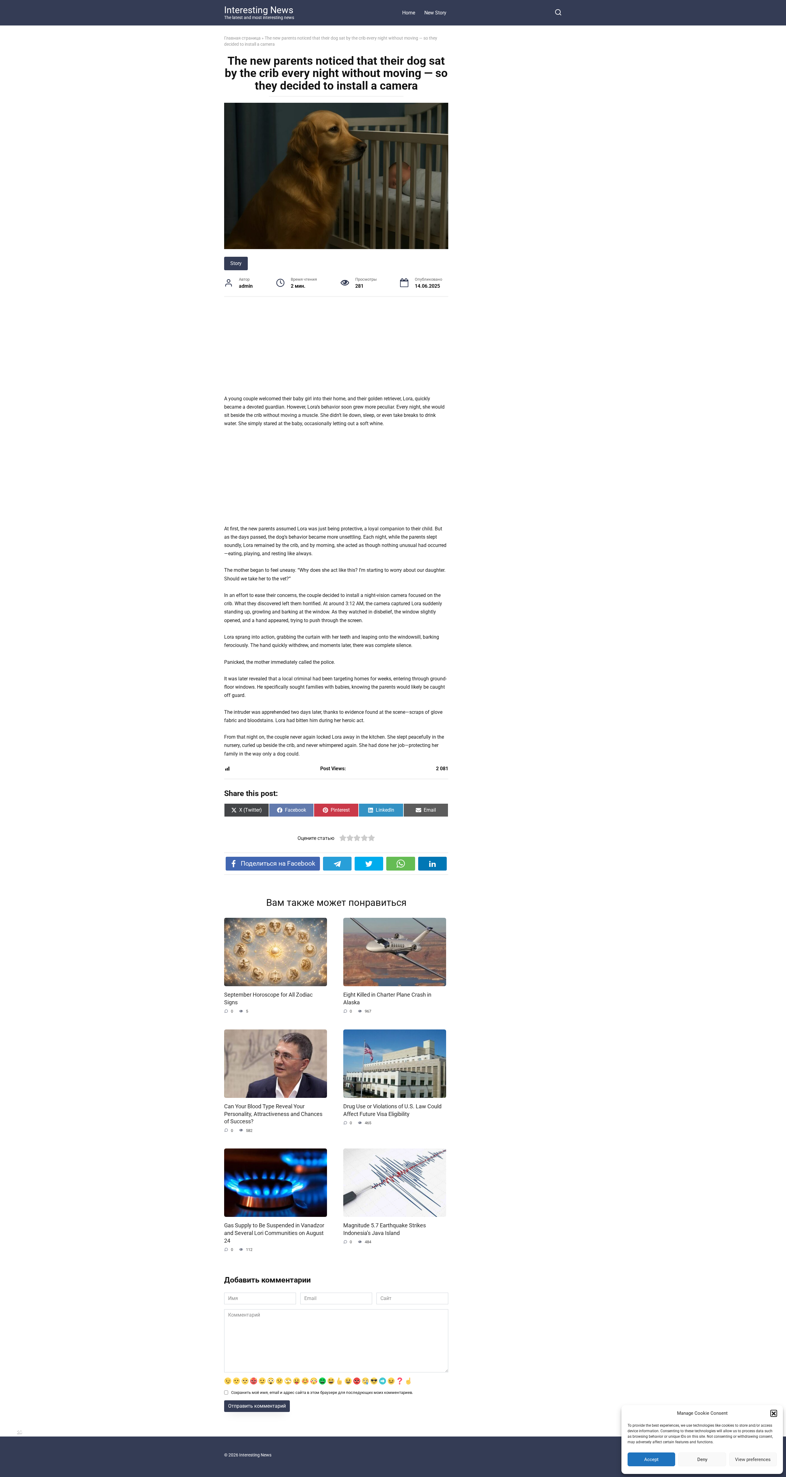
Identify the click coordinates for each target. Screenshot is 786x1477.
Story (236, 263)
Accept (651, 1459)
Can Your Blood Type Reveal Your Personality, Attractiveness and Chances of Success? (273, 1114)
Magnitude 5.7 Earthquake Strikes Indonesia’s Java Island (384, 1229)
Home (408, 13)
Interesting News (258, 10)
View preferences (753, 1459)
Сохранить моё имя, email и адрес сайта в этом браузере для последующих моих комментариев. (322, 1392)
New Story (435, 13)
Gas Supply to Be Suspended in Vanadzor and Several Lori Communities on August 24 (274, 1233)
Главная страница (242, 38)
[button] (774, 1413)
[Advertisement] (336, 349)
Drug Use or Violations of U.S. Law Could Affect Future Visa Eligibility (392, 1110)
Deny (702, 1459)
